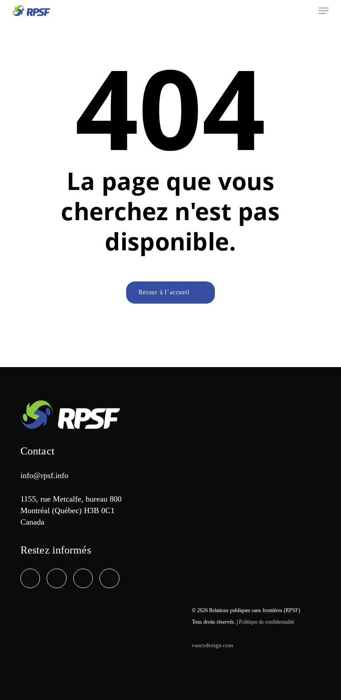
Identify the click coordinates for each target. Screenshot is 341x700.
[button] (324, 10)
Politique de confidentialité (266, 622)
